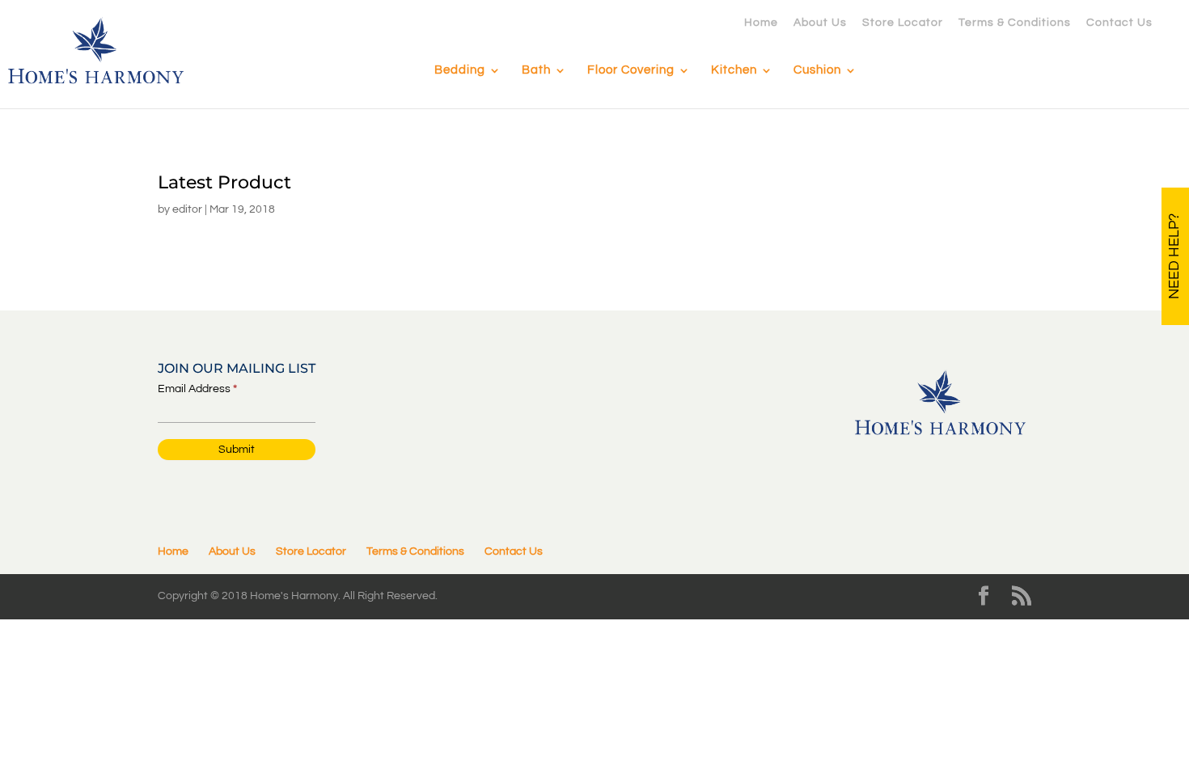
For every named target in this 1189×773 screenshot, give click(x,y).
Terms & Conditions (1014, 22)
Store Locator (902, 22)
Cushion (817, 70)
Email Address (197, 389)
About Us (820, 22)
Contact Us (1119, 22)
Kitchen (734, 70)
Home (761, 22)
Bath (536, 70)
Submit (236, 449)
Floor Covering (631, 70)
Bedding (459, 70)
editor (187, 209)
